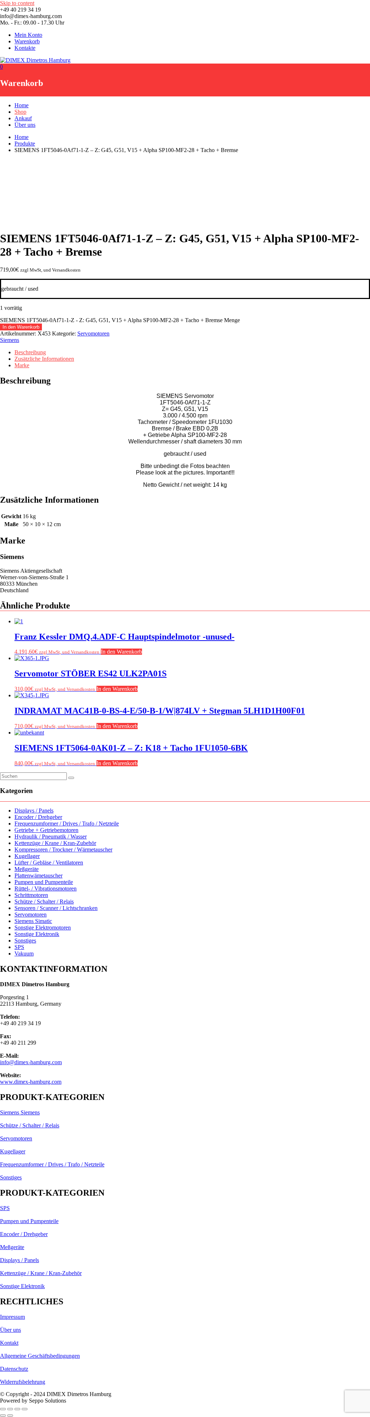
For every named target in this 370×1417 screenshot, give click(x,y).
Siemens (9, 340)
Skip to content (17, 3)
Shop (20, 112)
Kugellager (27, 856)
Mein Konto (28, 35)
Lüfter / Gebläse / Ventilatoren (48, 862)
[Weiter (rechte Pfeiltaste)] (10, 1415)
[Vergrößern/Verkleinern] (3, 1409)
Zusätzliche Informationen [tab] (44, 359)
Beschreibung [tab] (30, 352)
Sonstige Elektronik (36, 934)
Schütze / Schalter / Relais (44, 901)
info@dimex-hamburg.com (31, 1062)
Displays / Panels (33, 810)
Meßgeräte (26, 869)
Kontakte (24, 48)
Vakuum (24, 953)
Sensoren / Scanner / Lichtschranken (56, 908)
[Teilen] (17, 1409)
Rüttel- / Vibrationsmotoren (45, 888)
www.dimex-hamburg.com (30, 1082)
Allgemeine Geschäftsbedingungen (40, 1356)
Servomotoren (93, 333)
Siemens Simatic (33, 921)
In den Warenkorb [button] (121, 652)
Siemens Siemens (20, 1112)
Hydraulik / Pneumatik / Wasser (50, 836)
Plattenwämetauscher (38, 875)
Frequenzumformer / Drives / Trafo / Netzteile (66, 823)
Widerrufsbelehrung (22, 1382)
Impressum (12, 1317)
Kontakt (9, 1343)
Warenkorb (27, 41)
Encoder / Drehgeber (38, 817)
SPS (19, 947)
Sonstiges (25, 940)
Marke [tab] (21, 365)
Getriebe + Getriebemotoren (46, 830)
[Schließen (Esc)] (24, 1409)
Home (21, 105)
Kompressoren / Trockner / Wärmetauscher (63, 849)
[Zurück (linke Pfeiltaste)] (3, 1415)
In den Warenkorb (21, 327)
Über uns (24, 125)
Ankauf (23, 118)
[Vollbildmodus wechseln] (10, 1409)
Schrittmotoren (31, 895)
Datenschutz (14, 1369)
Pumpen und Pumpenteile (43, 882)
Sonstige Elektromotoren (42, 927)
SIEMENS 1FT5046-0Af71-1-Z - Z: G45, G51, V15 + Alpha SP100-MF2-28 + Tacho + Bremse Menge (120, 320)
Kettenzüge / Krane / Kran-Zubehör (55, 843)
